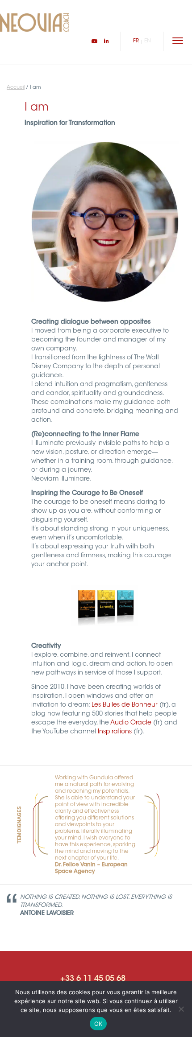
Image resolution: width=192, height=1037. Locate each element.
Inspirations (115, 732)
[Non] (180, 1008)
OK (98, 1023)
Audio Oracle (130, 723)
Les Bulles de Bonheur (125, 705)
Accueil (16, 87)
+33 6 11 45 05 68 (92, 979)
